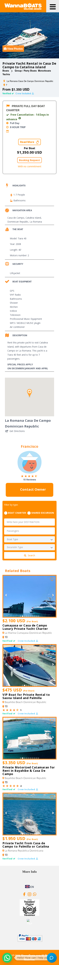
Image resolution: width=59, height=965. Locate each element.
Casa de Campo (15, 217)
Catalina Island (33, 217)
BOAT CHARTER (17, 512)
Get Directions (17, 431)
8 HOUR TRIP (17, 127)
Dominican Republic (17, 221)
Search (31, 555)
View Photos (15, 48)
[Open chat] (52, 958)
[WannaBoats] (23, 6)
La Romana (36, 221)
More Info (29, 871)
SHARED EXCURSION (42, 512)
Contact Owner (32, 489)
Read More (27, 142)
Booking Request (29, 160)
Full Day (14, 123)
